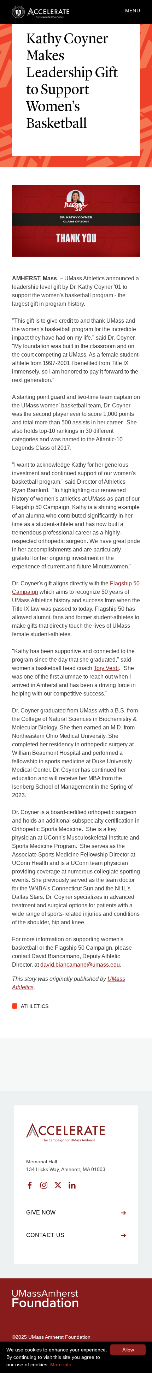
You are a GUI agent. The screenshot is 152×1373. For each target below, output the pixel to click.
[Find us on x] (58, 1185)
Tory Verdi (106, 668)
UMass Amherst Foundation (59, 1337)
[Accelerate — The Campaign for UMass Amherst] (40, 12)
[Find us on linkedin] (72, 1185)
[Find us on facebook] (29, 1185)
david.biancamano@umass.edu (80, 965)
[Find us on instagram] (43, 1185)
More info (60, 1364)
